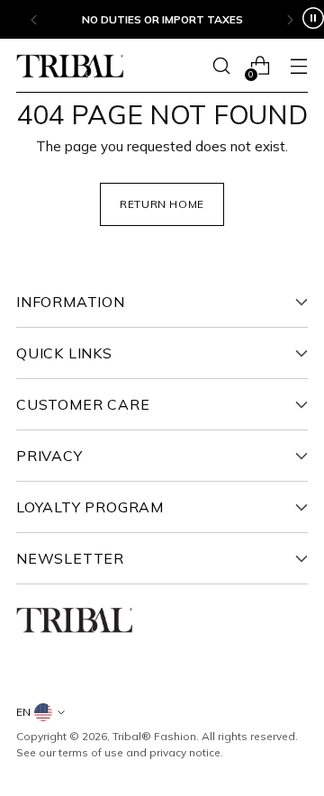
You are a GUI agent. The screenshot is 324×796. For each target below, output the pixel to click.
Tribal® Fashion (154, 736)
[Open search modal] (220, 66)
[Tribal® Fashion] (70, 66)
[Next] (290, 19)
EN (23, 712)
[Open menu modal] (298, 66)
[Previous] (34, 19)
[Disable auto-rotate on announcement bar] (313, 19)
